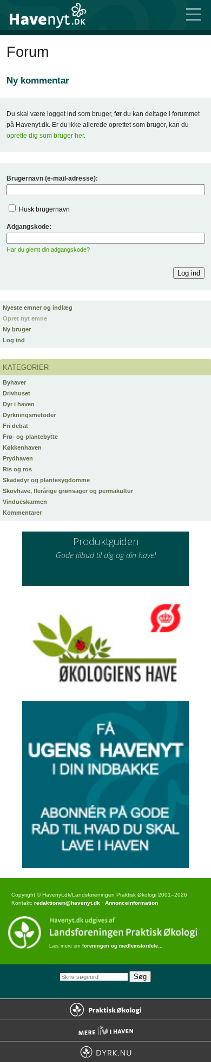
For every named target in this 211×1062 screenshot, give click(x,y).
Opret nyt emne (25, 318)
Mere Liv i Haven (105, 1030)
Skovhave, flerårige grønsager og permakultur (68, 491)
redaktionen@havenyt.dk (67, 903)
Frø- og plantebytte (30, 436)
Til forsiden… (54, 15)
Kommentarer (22, 512)
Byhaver (14, 382)
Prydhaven (18, 458)
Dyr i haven (19, 404)
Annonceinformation (131, 903)
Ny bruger (17, 329)
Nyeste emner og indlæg (37, 307)
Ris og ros (17, 469)
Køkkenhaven (22, 447)
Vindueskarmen (25, 501)
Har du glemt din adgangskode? (48, 249)
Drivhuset (16, 393)
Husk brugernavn (44, 209)
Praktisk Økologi (105, 1009)
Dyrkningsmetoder (29, 415)
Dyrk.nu (105, 1051)
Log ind (14, 340)
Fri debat (15, 426)
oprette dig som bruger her (45, 135)
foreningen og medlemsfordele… (122, 946)
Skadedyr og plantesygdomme (46, 480)
